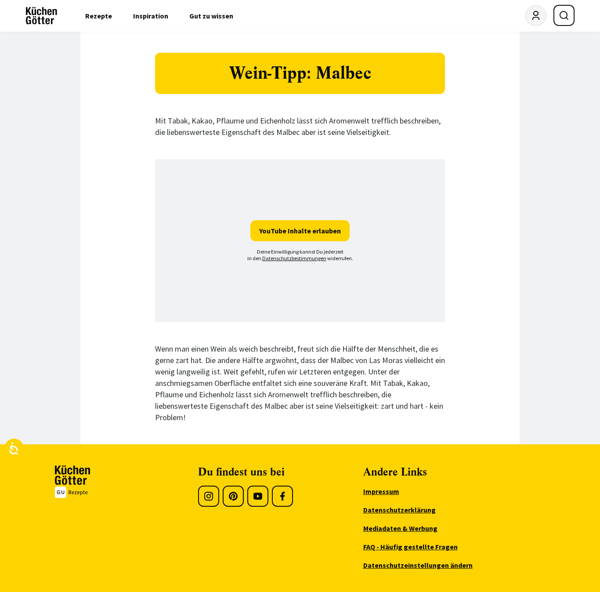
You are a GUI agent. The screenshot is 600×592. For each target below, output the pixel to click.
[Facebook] (282, 496)
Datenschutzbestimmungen (294, 258)
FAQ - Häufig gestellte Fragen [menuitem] (410, 546)
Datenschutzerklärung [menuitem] (399, 509)
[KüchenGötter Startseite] (41, 16)
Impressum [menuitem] (381, 491)
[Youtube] (257, 496)
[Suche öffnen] (564, 15)
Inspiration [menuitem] (150, 15)
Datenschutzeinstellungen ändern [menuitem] (418, 565)
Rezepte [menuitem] (98, 15)
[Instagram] (208, 496)
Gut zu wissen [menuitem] (211, 15)
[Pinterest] (233, 496)
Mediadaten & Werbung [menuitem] (400, 528)
